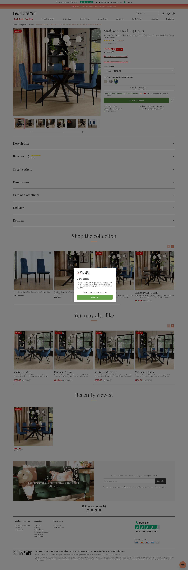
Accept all (94, 297)
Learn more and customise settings (95, 292)
